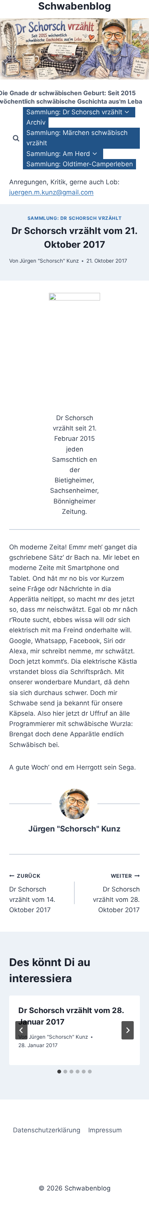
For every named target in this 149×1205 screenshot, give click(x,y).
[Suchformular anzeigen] (16, 138)
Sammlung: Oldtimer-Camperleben (79, 164)
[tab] (59, 1071)
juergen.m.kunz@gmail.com (51, 192)
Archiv (35, 122)
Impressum (105, 1130)
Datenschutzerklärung (46, 1130)
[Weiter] (127, 1030)
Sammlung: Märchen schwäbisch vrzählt (77, 138)
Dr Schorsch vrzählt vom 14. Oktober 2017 (32, 893)
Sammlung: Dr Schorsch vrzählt (74, 218)
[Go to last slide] (21, 1030)
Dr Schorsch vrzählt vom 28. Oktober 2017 (116, 893)
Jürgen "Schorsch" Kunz (49, 261)
